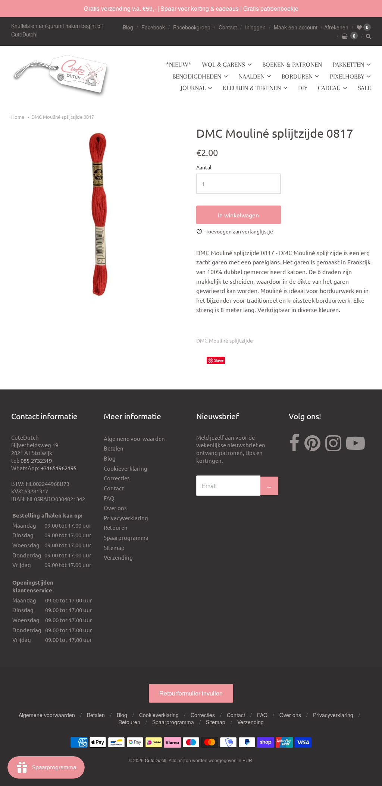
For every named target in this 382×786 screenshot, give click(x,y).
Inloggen (255, 27)
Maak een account (295, 27)
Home (17, 117)
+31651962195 (58, 467)
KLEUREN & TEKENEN (252, 88)
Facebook (153, 27)
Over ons (115, 507)
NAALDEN (251, 76)
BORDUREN (297, 76)
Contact (228, 27)
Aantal (204, 168)
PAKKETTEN (348, 64)
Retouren (116, 527)
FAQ (109, 498)
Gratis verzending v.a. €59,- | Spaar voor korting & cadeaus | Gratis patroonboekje (191, 8)
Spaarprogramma (126, 537)
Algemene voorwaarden (134, 438)
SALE (364, 88)
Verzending (118, 557)
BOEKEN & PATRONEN (292, 64)
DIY (302, 88)
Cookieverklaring (125, 468)
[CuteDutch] (61, 76)
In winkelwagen (238, 215)
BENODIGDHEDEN (196, 76)
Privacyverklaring (126, 517)
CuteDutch (155, 760)
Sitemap (114, 547)
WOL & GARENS (223, 64)
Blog (128, 27)
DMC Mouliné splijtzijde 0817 (62, 117)
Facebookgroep (191, 27)
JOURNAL (193, 88)
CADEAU (329, 88)
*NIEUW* (178, 64)
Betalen (113, 448)
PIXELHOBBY (347, 76)
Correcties (117, 477)
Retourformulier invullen (191, 693)
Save (218, 360)
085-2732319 (36, 460)
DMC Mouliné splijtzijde (224, 340)
